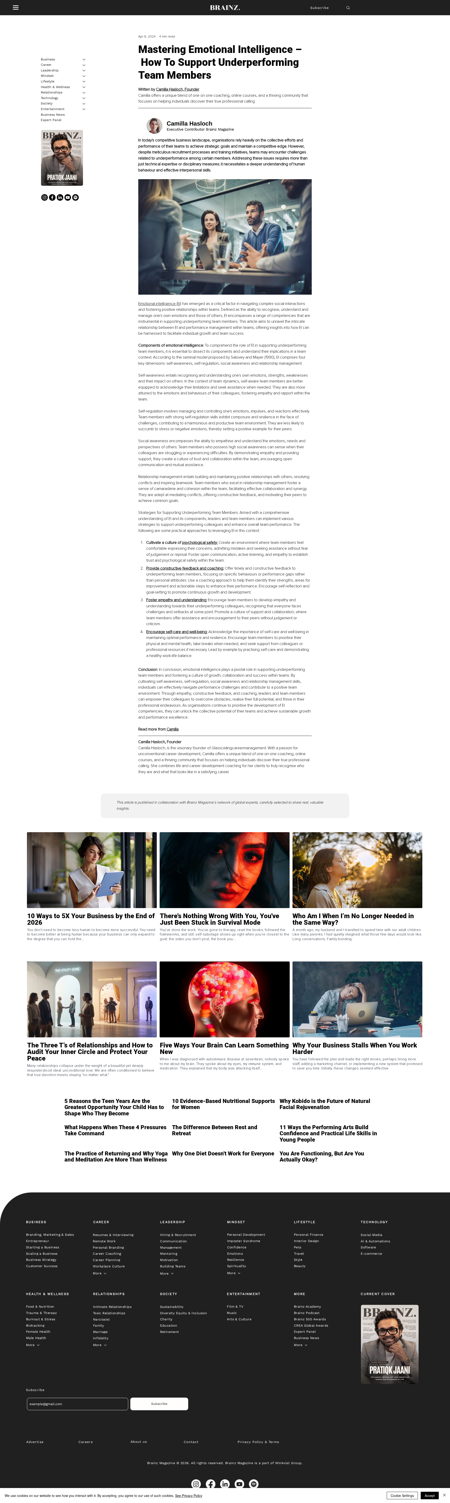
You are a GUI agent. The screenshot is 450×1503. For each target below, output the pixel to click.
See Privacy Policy (188, 1495)
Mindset (47, 76)
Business (48, 59)
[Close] (444, 1495)
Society (46, 103)
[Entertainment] (84, 109)
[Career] (84, 65)
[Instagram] (44, 197)
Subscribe (319, 8)
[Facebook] (52, 197)
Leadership (50, 70)
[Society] (84, 104)
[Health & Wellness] (84, 87)
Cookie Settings (402, 1495)
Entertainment (52, 109)
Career (46, 65)
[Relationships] (84, 93)
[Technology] (84, 98)
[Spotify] (75, 197)
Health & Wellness (55, 87)
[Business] (84, 59)
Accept (430, 1495)
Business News (53, 114)
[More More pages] (105, 1273)
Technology (49, 98)
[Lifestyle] (84, 81)
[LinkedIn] (60, 197)
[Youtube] (67, 197)
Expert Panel (51, 120)
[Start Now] (92, 936)
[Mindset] (84, 76)
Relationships (51, 92)
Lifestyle (47, 81)
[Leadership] (84, 70)
